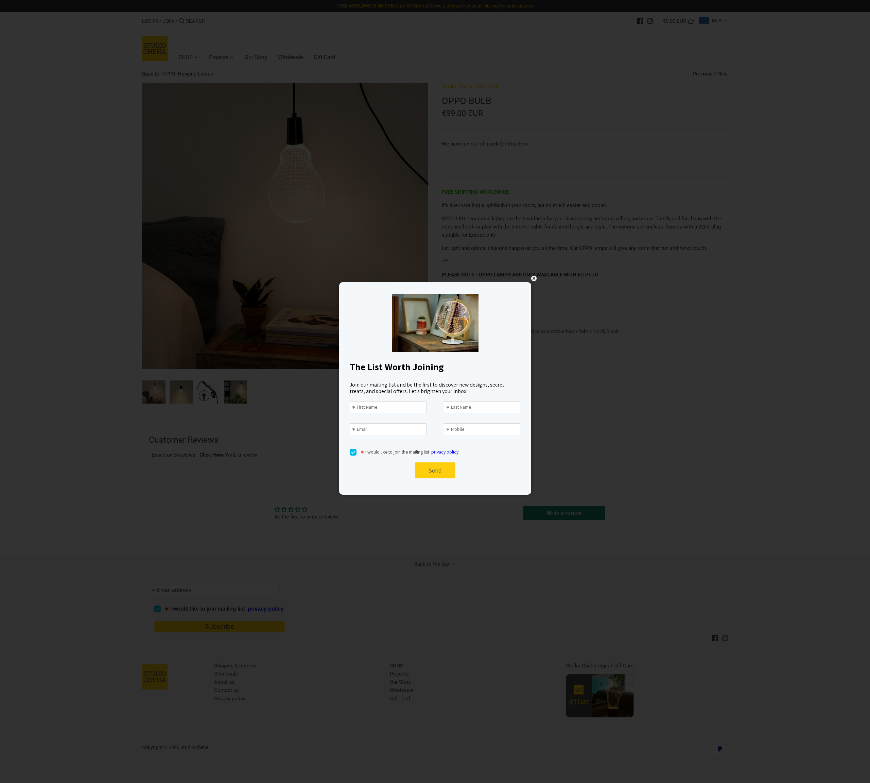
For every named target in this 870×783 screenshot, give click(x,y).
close (534, 278)
